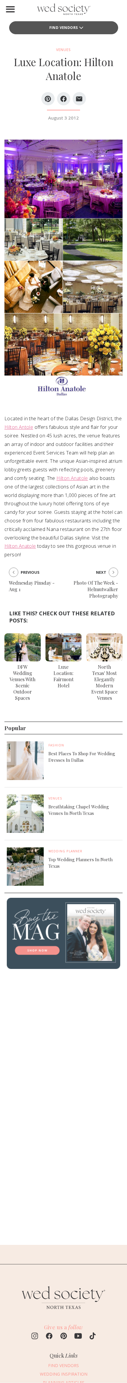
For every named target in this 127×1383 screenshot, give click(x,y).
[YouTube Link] (78, 1337)
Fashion (56, 745)
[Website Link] (63, 1311)
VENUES (63, 49)
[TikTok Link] (92, 1337)
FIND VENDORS (63, 27)
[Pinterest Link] (63, 1337)
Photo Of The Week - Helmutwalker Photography (96, 589)
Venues (55, 798)
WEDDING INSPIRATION (63, 1374)
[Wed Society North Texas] (63, 10)
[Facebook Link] (49, 1337)
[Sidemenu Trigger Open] (10, 9)
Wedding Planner (65, 851)
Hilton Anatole (72, 478)
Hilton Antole (18, 427)
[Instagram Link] (34, 1337)
